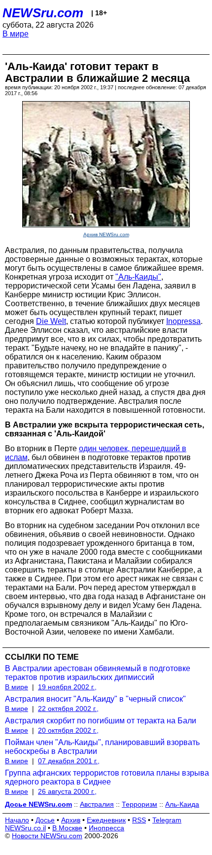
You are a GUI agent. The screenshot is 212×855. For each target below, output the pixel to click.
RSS (139, 820)
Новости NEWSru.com (47, 836)
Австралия (97, 804)
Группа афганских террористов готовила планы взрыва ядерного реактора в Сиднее (107, 777)
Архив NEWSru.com (106, 234)
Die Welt (51, 321)
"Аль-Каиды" (138, 277)
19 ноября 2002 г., (67, 687)
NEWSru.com (42, 12)
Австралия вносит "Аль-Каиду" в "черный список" (95, 699)
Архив (70, 820)
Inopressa (183, 321)
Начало (17, 820)
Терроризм (139, 804)
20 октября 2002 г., (68, 730)
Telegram (166, 820)
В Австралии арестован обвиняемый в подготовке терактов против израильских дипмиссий (97, 672)
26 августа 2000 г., (67, 791)
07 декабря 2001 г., (69, 761)
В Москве (67, 828)
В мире (15, 34)
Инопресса (106, 828)
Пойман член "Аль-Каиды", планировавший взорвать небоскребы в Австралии (102, 746)
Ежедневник (106, 820)
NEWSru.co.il (25, 828)
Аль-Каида (182, 804)
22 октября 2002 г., (68, 708)
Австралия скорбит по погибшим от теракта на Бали (100, 720)
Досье (45, 820)
